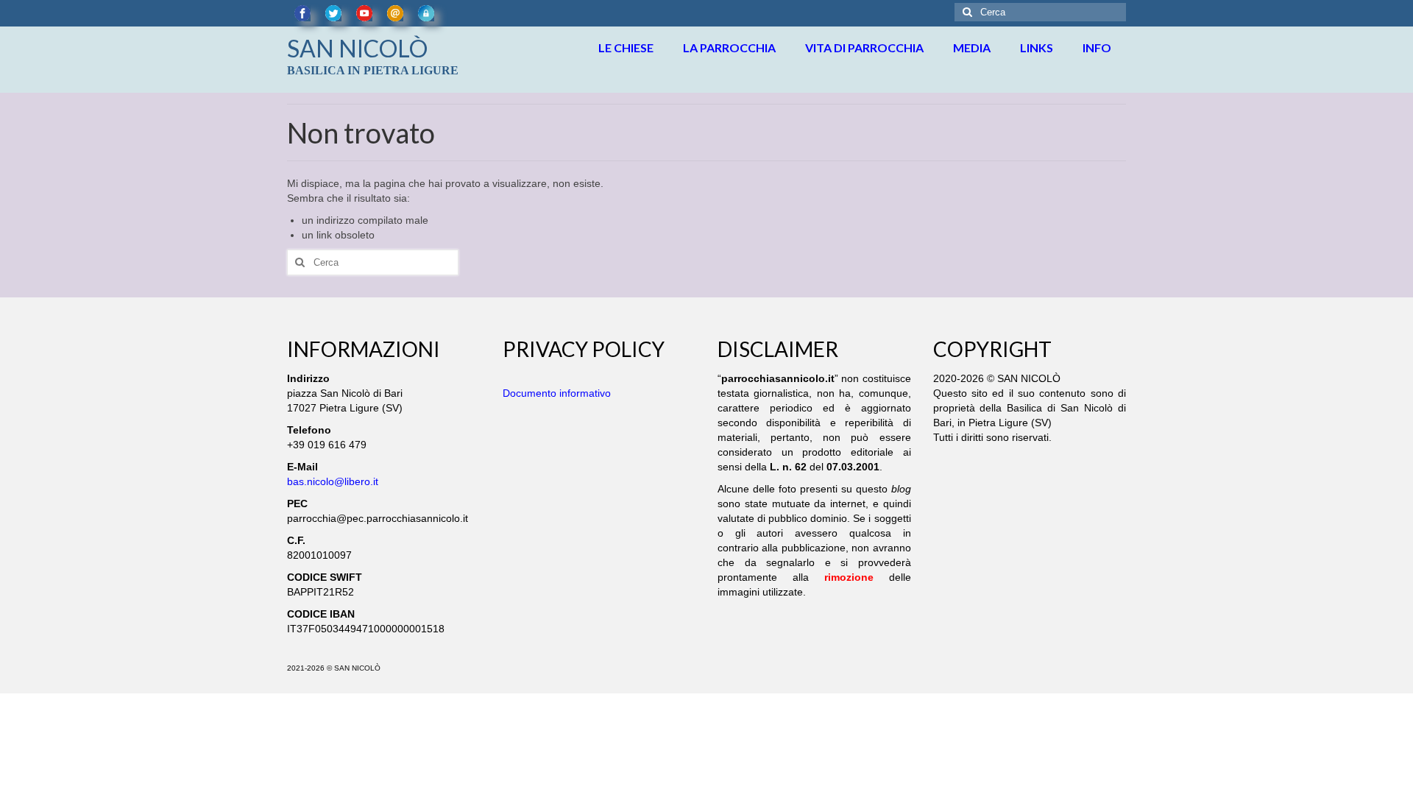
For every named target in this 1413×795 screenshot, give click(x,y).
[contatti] (395, 13)
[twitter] (333, 13)
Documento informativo (557, 393)
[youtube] (364, 13)
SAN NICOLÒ (357, 48)
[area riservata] (426, 13)
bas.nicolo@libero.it (332, 481)
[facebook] (302, 13)
